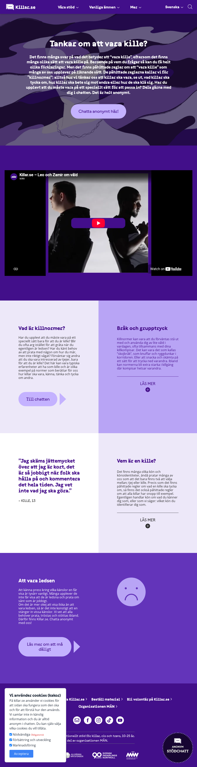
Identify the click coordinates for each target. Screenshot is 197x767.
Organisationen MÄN (96, 706)
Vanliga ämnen (102, 7)
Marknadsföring (24, 745)
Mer (133, 7)
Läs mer (147, 383)
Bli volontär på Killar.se (148, 699)
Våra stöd (66, 7)
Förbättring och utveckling (31, 740)
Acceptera (21, 754)
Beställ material (105, 699)
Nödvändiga (28, 734)
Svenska (172, 7)
